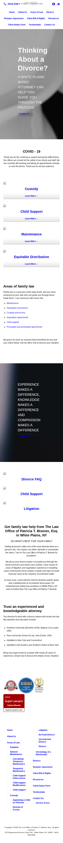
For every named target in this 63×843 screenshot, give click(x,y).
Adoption (14, 747)
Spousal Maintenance (16, 753)
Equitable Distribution (31, 257)
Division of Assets (18, 808)
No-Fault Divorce (47, 735)
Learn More (30, 196)
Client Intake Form (17, 25)
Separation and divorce (17, 308)
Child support (13, 322)
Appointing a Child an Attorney (21, 801)
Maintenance (31, 234)
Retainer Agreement (14, 18)
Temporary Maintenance (19, 769)
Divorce (50, 12)
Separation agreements (17, 317)
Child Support (31, 211)
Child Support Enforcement (19, 776)
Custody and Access (16, 313)
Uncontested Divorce (45, 740)
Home (12, 12)
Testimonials (35, 25)
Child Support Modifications (19, 784)
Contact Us (49, 25)
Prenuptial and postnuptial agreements (24, 327)
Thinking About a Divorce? (33, 59)
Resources (53, 18)
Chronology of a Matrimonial (43, 753)
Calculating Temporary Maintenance (19, 761)
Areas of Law (36, 12)
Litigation (31, 509)
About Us (22, 12)
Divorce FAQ (32, 479)
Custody (31, 189)
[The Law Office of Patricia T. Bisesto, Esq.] (31, 3)
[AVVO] (58, 4)
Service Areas (43, 803)
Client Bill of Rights (36, 18)
